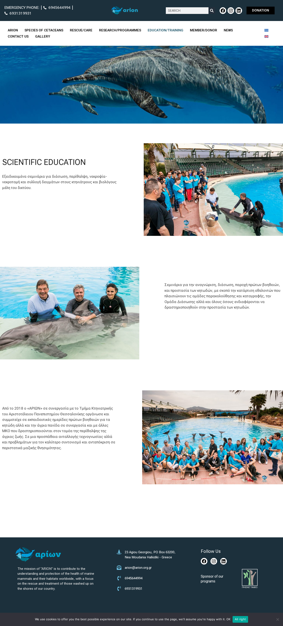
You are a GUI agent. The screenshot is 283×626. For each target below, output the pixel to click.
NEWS (228, 30)
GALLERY (42, 36)
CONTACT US (18, 36)
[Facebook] (223, 10)
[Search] (211, 10)
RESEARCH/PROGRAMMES (120, 30)
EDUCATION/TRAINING (165, 30)
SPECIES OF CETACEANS (44, 30)
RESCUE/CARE (81, 30)
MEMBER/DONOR (203, 30)
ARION (13, 30)
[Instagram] (231, 10)
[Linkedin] (238, 10)
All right (240, 619)
